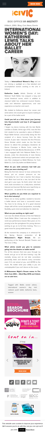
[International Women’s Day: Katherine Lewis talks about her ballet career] (22, 79)
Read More (30, 430)
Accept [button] (22, 430)
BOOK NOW (35, 4)
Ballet (22, 285)
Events (35, 25)
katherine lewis (31, 290)
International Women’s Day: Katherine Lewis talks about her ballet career (23, 40)
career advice (31, 285)
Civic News (27, 25)
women (11, 292)
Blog (20, 25)
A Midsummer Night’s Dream (17, 271)
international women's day (19, 287)
